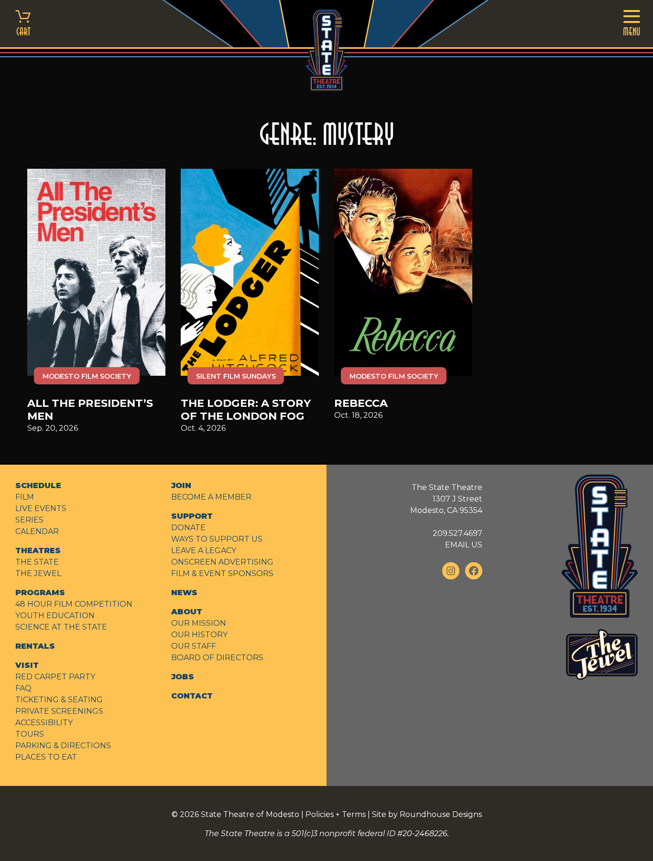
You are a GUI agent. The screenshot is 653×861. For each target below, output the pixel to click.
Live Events (40, 508)
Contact (192, 695)
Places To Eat (46, 757)
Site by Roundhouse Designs (427, 814)
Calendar (37, 531)
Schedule (38, 485)
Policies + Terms (335, 814)
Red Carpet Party (55, 676)
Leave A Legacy (203, 550)
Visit (27, 665)
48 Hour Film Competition (73, 604)
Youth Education (55, 615)
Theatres (38, 550)
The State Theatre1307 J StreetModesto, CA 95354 (446, 499)
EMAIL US (463, 544)
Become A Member (211, 496)
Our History (199, 634)
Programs (40, 592)
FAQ (23, 688)
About (186, 611)
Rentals (35, 646)
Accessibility (44, 722)
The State (37, 562)
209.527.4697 (457, 533)
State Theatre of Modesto (250, 814)
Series (29, 519)
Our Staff (193, 646)
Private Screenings (59, 711)
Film (24, 496)
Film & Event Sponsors (222, 573)
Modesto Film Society (87, 376)
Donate (188, 527)
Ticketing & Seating (59, 699)
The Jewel (38, 573)
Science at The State (61, 627)
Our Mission (198, 623)
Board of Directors (217, 657)
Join (181, 485)
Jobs (182, 676)
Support (192, 516)
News (184, 592)
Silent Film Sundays (236, 376)
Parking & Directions (63, 745)
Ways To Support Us (216, 539)
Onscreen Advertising (222, 562)
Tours (29, 734)
